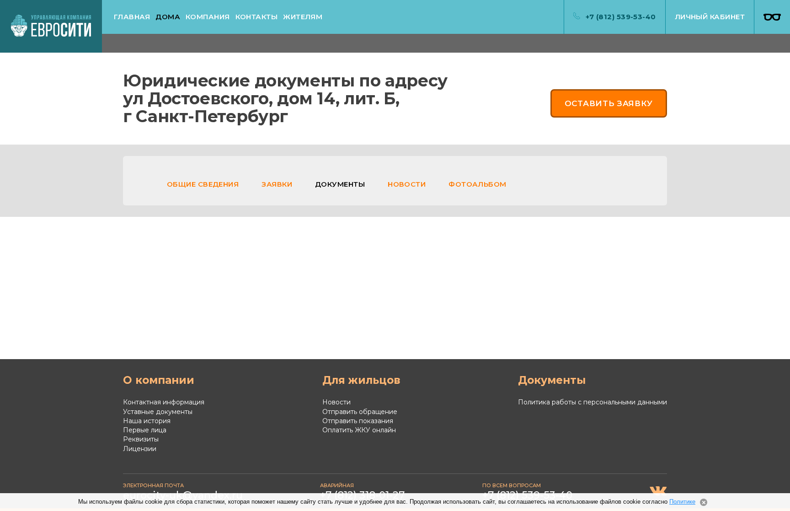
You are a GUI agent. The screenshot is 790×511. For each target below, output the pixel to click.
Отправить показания (357, 421)
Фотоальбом (477, 184)
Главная (132, 16)
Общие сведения (203, 184)
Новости (407, 184)
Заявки (277, 184)
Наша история (147, 421)
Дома (167, 16)
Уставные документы (157, 412)
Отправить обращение (359, 412)
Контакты (256, 16)
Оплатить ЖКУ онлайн (359, 430)
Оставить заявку (609, 103)
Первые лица (144, 430)
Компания (208, 16)
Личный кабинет (710, 16)
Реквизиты (141, 439)
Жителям (302, 16)
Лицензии (139, 449)
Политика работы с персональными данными (592, 402)
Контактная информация (163, 402)
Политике (682, 501)
